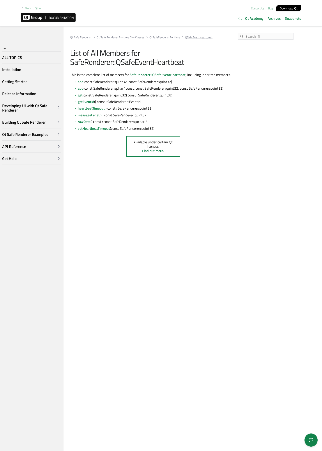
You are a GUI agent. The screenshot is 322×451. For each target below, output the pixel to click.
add (80, 81)
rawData (84, 121)
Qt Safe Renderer (81, 37)
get (80, 95)
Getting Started (15, 82)
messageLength (90, 115)
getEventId (86, 101)
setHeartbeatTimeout (94, 128)
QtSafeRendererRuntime (164, 37)
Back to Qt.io (33, 8)
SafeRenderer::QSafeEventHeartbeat (158, 74)
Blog (270, 8)
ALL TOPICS (12, 57)
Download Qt (288, 8)
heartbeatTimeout (91, 108)
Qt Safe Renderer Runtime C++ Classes (120, 37)
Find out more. (153, 150)
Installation (11, 70)
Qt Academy (254, 18)
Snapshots (293, 18)
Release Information (19, 94)
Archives (274, 18)
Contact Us (257, 8)
